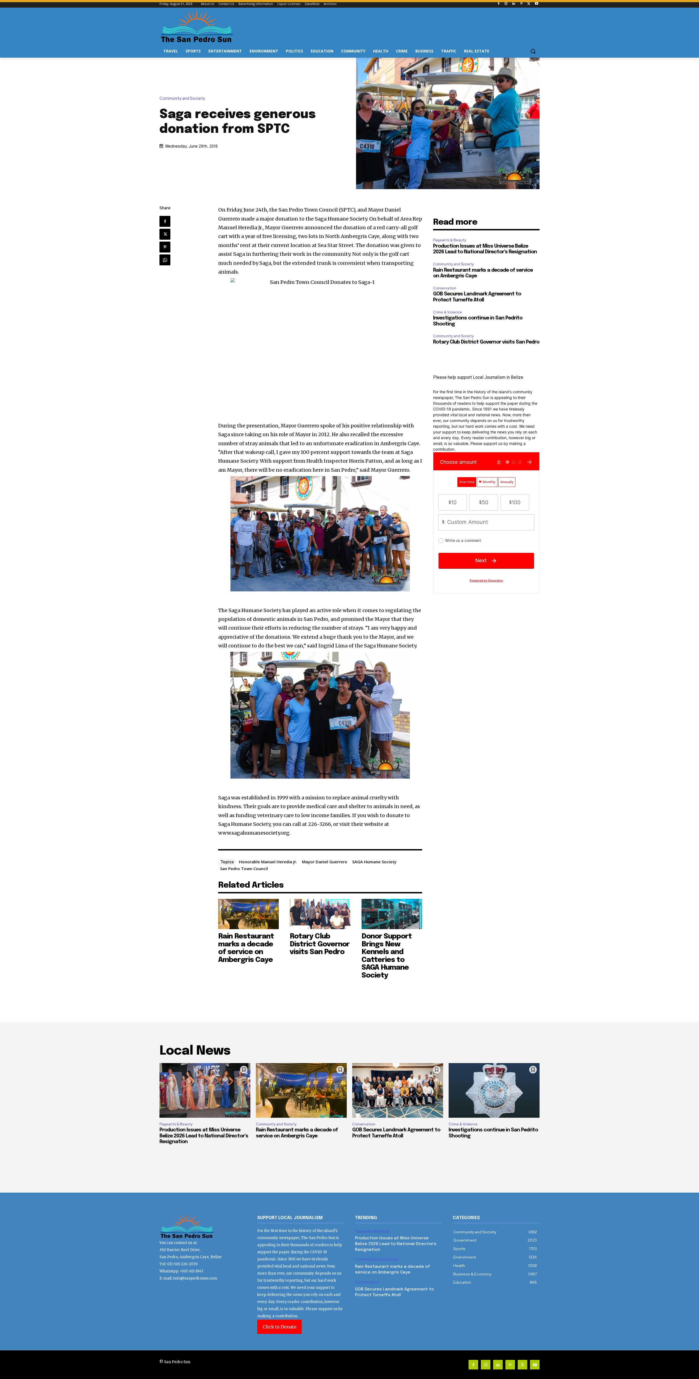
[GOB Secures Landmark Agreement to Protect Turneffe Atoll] (397, 1090)
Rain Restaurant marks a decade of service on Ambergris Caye (246, 948)
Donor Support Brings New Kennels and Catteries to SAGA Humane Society (387, 956)
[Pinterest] (521, 4)
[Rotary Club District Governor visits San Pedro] (320, 914)
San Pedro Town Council (244, 868)
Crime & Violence (447, 312)
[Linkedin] (514, 4)
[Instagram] (506, 4)
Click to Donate (279, 1327)
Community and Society (182, 98)
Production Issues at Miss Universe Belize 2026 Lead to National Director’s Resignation (203, 1136)
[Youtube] (536, 4)
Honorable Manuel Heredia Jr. (268, 861)
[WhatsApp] (164, 259)
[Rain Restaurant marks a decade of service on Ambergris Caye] (248, 914)
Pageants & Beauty (449, 240)
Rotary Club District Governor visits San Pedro (320, 944)
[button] (533, 51)
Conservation (444, 288)
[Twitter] (529, 4)
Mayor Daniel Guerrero (324, 861)
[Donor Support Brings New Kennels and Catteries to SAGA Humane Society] (392, 914)
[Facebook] (498, 4)
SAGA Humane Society (374, 861)
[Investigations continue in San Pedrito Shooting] (494, 1090)
